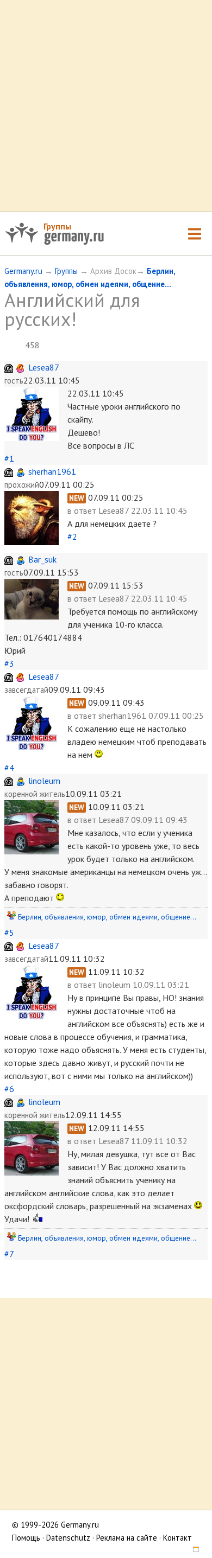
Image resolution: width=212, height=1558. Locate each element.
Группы (57, 226)
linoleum (44, 780)
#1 (9, 458)
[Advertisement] (106, 106)
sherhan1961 (52, 471)
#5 (9, 932)
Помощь (26, 1538)
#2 (72, 536)
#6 (9, 1088)
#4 (9, 767)
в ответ (82, 510)
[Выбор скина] (192, 1551)
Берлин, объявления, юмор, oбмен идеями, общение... (107, 917)
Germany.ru (23, 271)
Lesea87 (43, 367)
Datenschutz (68, 1538)
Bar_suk (42, 559)
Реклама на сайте (126, 1538)
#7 (9, 1253)
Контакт (177, 1538)
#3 (9, 663)
